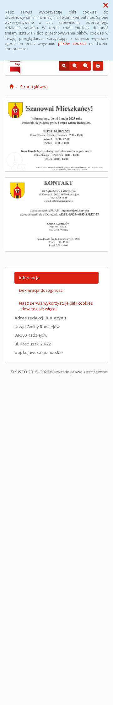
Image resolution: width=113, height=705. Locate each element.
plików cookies (72, 43)
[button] (105, 5)
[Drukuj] (98, 66)
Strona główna (34, 86)
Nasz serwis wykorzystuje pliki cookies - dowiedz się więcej (56, 306)
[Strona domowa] (11, 86)
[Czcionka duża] (85, 66)
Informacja (29, 277)
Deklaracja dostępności (41, 290)
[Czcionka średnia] (74, 66)
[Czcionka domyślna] (64, 66)
